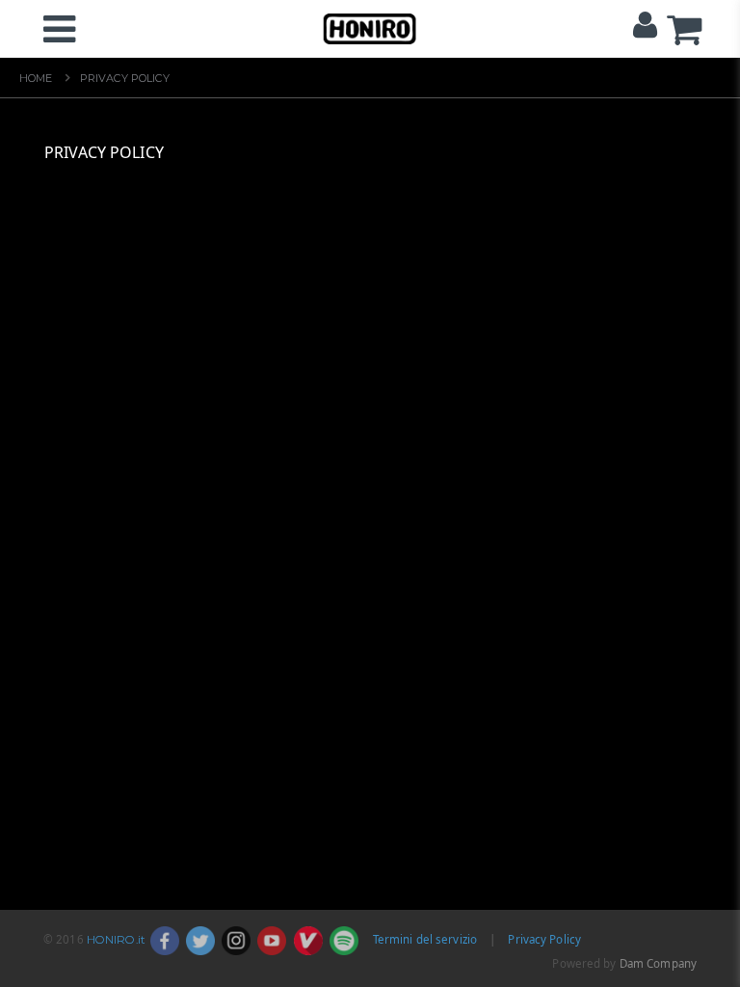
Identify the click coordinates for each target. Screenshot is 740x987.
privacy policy (125, 78)
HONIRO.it (116, 940)
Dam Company (658, 963)
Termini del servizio (425, 939)
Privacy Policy (544, 939)
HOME (36, 78)
